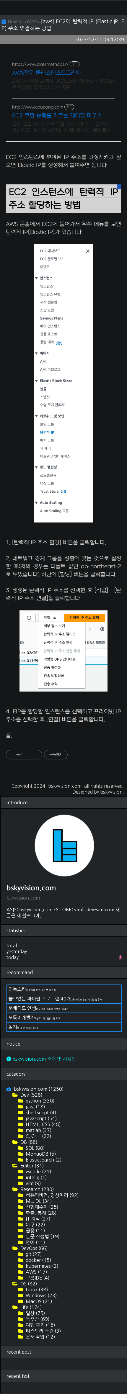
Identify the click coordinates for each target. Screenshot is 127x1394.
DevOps (33, 1248)
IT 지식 (38, 1218)
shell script (40, 1112)
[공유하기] (28, 754)
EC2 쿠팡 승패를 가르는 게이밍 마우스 (57, 116)
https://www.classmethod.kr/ (40, 64)
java (35, 1106)
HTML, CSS (43, 1124)
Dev (31, 1094)
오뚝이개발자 (34, 1017)
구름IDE (37, 1277)
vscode (38, 1171)
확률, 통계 (41, 1212)
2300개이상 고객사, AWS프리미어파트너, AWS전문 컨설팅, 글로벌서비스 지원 (63, 84)
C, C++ (38, 1136)
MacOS (38, 1301)
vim (33, 1183)
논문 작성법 (42, 1236)
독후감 (37, 1319)
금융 (35, 1230)
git (33, 1254)
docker (38, 1260)
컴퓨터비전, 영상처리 (52, 1195)
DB (28, 1142)
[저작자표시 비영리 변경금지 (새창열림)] (76, 754)
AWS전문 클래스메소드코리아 (46, 73)
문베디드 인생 (38, 1008)
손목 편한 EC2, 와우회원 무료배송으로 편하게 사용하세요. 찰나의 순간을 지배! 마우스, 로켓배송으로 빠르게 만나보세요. (63, 127)
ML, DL (38, 1201)
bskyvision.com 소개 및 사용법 (43, 1058)
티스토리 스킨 (43, 1331)
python (40, 1100)
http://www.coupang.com (37, 107)
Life (30, 1307)
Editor (31, 1165)
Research (36, 1189)
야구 (35, 1224)
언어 (35, 1242)
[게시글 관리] (35, 754)
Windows (41, 1295)
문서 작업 (40, 1336)
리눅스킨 (32, 989)
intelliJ (36, 1177)
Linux (36, 1289)
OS (28, 1283)
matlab (38, 1130)
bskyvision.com (65, 786)
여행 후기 (40, 1325)
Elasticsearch (43, 1159)
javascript (41, 1118)
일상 (35, 1313)
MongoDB (40, 1153)
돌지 (23, 1027)
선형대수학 (41, 1207)
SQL (35, 1148)
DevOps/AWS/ (23, 21)
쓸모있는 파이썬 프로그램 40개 (55, 998)
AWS (36, 1271)
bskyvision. (112, 791)
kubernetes (41, 1266)
